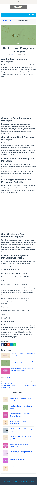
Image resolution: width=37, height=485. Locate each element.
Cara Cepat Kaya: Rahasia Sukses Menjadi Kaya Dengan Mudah (22, 361)
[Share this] (2, 344)
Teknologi (8, 377)
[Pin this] (8, 344)
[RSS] (18, 2)
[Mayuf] (18, 7)
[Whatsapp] (14, 344)
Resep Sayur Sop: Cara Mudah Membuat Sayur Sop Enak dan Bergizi (22, 369)
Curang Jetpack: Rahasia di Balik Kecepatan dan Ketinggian (23, 354)
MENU (32, 15)
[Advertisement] (18, 97)
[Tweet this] (5, 344)
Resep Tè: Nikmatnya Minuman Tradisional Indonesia (28, 383)
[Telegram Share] (11, 344)
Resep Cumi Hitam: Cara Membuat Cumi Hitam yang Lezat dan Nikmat (8, 384)
